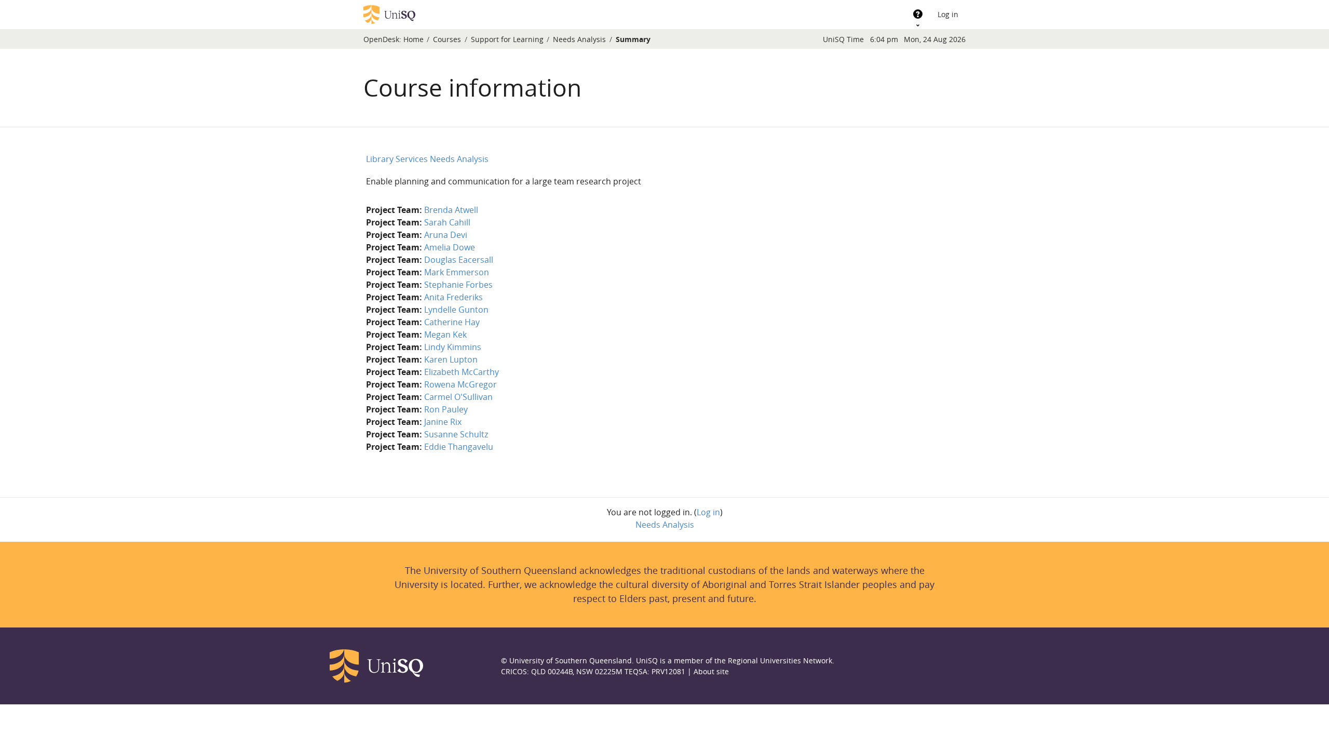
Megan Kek (445, 334)
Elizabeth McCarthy (461, 372)
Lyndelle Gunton (456, 309)
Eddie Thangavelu (458, 446)
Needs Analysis (579, 39)
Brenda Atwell (451, 210)
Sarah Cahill (447, 222)
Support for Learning (507, 39)
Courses (447, 39)
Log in (948, 14)
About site (711, 671)
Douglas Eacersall (458, 259)
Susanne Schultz (456, 434)
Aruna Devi (445, 235)
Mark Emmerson (456, 272)
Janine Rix (443, 422)
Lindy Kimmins (452, 347)
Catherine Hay (452, 322)
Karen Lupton (451, 359)
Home (413, 39)
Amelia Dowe (449, 247)
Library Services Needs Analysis (427, 159)
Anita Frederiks (453, 297)
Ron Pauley (446, 409)
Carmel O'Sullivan (458, 397)
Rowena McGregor (460, 384)
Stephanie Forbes (458, 284)
